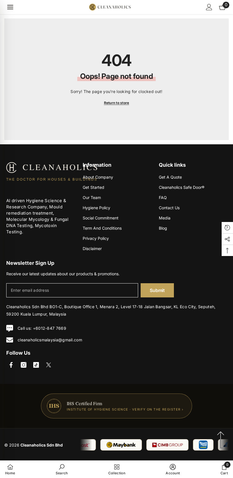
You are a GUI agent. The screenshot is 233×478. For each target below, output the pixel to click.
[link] (61, 469)
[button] (227, 227)
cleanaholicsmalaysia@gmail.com (50, 339)
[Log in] (209, 7)
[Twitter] (48, 365)
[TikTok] (36, 365)
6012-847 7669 (51, 328)
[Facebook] (11, 365)
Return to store (116, 103)
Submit (157, 290)
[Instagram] (23, 365)
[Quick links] (10, 7)
